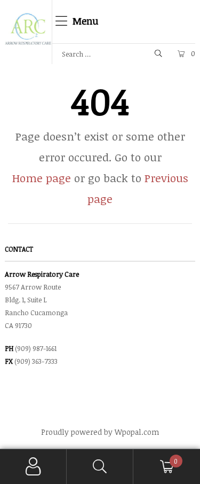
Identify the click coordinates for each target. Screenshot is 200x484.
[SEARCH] (159, 54)
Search (100, 466)
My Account (33, 466)
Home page (41, 177)
